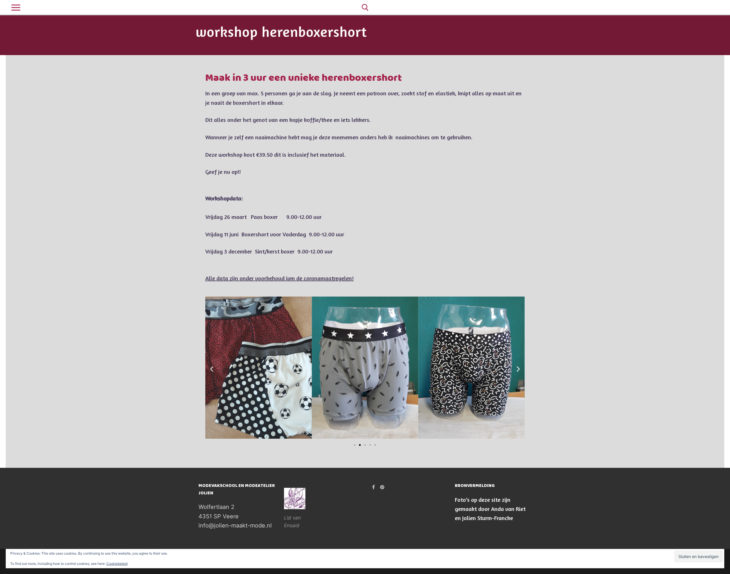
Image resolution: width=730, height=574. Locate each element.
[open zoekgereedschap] (365, 7)
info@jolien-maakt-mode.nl (235, 525)
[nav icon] (15, 7)
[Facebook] (703, 7)
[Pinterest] (714, 7)
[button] (211, 368)
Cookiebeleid (116, 563)
